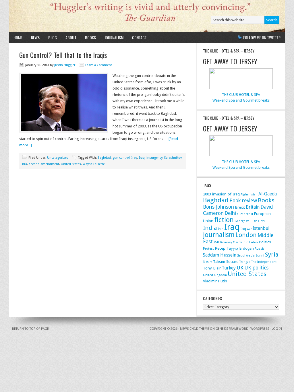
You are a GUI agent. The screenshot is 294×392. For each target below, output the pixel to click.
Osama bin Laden (245, 242)
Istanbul (261, 228)
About (70, 37)
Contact (139, 37)
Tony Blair (212, 268)
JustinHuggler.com (76, 16)
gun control (121, 158)
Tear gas (244, 262)
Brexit (240, 207)
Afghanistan (249, 194)
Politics (265, 242)
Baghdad (104, 158)
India (210, 227)
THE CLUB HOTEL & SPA (241, 94)
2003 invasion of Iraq (221, 194)
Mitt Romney (223, 242)
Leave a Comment (98, 65)
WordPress (259, 329)
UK (240, 268)
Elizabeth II (245, 214)
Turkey (229, 268)
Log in (277, 329)
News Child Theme (194, 329)
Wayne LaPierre (94, 164)
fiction (224, 220)
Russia (259, 249)
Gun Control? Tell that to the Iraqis (63, 55)
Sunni (260, 255)
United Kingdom (215, 275)
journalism (219, 235)
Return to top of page (30, 329)
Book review (243, 200)
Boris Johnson (218, 207)
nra (24, 164)
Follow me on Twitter (262, 37)
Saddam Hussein (219, 255)
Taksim (207, 262)
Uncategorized (58, 158)
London (246, 234)
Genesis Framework (232, 329)
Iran (220, 229)
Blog (52, 37)
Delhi (230, 213)
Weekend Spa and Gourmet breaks (241, 100)
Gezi (261, 221)
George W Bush (246, 221)
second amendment (44, 164)
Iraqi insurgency (151, 158)
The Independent (263, 262)
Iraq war (246, 229)
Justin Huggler (64, 65)
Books (90, 37)
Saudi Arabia (246, 255)
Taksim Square (225, 261)
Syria (271, 254)
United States (71, 164)
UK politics (256, 268)
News (35, 37)
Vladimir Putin (215, 281)
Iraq (134, 158)
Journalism (114, 37)
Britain (253, 207)
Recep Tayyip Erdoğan (234, 248)
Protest (208, 249)
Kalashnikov (173, 158)
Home (17, 37)
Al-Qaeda (267, 194)
